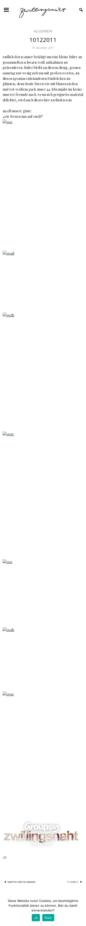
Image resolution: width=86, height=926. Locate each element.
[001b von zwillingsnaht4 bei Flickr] (43, 656)
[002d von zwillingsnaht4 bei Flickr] (43, 279)
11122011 (73, 882)
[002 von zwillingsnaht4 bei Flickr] (43, 182)
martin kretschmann (21, 882)
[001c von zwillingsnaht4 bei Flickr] (43, 752)
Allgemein (43, 31)
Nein (48, 918)
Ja (36, 918)
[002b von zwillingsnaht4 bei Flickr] (43, 369)
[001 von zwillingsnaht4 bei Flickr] (43, 590)
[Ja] (80, 910)
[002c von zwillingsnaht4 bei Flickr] (43, 493)
